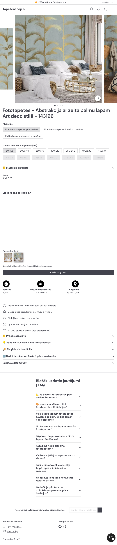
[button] (7, 257)
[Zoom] (98, 98)
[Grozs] (105, 9)
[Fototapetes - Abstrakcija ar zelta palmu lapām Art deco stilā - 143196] (58, 207)
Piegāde (22, 266)
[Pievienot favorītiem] (110, 203)
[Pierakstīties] (100, 510)
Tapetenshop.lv (14, 9)
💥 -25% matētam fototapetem (50, 2)
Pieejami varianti (10, 251)
